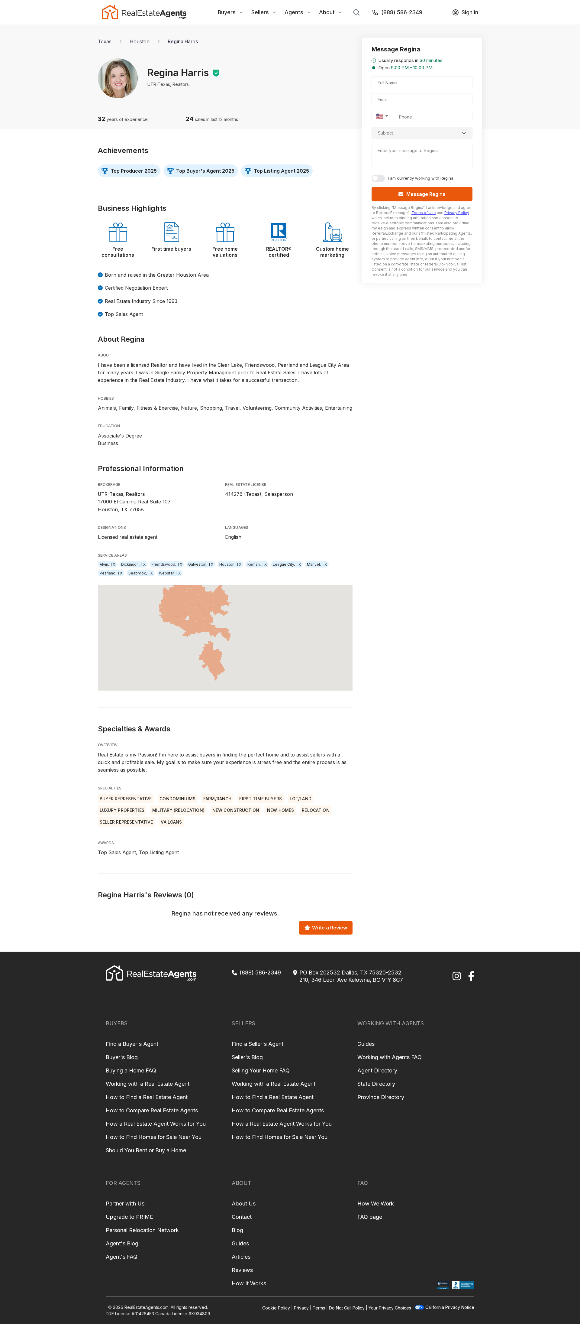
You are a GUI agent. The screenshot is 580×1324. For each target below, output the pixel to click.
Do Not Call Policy (347, 1307)
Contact (242, 1217)
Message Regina (426, 194)
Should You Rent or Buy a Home (146, 1150)
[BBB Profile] (463, 1285)
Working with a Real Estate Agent (147, 1084)
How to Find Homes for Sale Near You (153, 1137)
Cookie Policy (276, 1307)
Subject (385, 132)
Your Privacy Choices (390, 1307)
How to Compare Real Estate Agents (152, 1110)
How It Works (249, 1283)
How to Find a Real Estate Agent (147, 1097)
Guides (366, 1044)
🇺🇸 (379, 116)
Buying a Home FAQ (131, 1070)
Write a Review (329, 928)
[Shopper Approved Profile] (443, 1285)
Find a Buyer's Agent (132, 1044)
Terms (319, 1307)
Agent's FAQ (121, 1257)
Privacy (301, 1307)
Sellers (260, 12)
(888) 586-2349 (401, 12)
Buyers (227, 12)
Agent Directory (377, 1070)
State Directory (376, 1084)
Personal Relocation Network (142, 1230)
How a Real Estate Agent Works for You (156, 1124)
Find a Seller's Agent (257, 1044)
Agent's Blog (122, 1243)
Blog (237, 1230)
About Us (244, 1203)
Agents (294, 12)
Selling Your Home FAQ (261, 1070)
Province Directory (380, 1097)
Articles (241, 1257)
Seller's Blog (247, 1057)
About (327, 12)
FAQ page (369, 1217)
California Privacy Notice (449, 1307)
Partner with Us (125, 1203)
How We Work (375, 1203)
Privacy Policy (456, 212)
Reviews (242, 1270)
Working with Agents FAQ (389, 1057)
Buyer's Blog (122, 1057)
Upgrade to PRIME (129, 1217)
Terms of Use (423, 212)
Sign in (470, 12)
